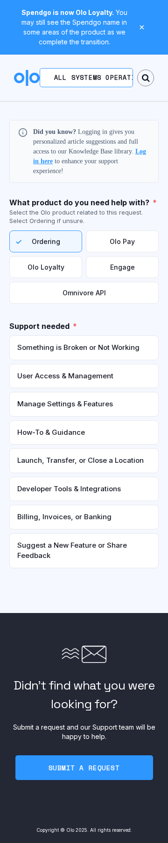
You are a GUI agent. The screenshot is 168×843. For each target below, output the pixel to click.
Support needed (39, 326)
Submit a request (84, 768)
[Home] (27, 78)
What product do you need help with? (79, 202)
